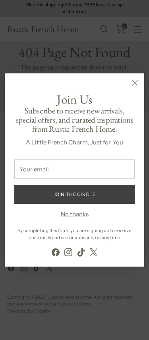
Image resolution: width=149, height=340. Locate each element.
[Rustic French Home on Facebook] (55, 254)
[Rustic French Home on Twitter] (94, 254)
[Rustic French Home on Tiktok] (81, 254)
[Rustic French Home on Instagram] (68, 254)
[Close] (135, 83)
